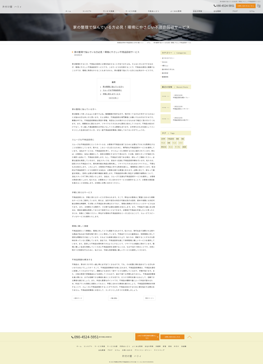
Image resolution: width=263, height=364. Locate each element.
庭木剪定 (165, 73)
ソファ (181, 143)
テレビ (163, 143)
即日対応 (163, 147)
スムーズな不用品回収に (112, 90)
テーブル (177, 147)
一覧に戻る (113, 298)
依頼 (169, 143)
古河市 (163, 139)
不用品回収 (171, 139)
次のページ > (149, 298)
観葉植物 (165, 77)
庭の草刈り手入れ (168, 69)
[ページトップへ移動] (189, 337)
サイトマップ (159, 350)
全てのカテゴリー (168, 58)
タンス (171, 147)
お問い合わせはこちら (246, 6)
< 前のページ (78, 298)
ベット (174, 143)
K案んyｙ (165, 65)
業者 (177, 139)
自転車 (184, 147)
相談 (182, 139)
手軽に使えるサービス (111, 94)
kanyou (164, 62)
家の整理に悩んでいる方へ (113, 86)
